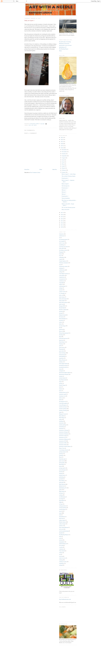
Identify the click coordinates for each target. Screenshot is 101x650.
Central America (62, 261)
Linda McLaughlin (63, 403)
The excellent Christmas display (68, 176)
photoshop (61, 464)
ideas (60, 369)
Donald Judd (62, 307)
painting (61, 453)
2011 (62, 225)
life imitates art (62, 401)
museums (61, 428)
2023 (62, 137)
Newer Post (26, 169)
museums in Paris (63, 444)
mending (61, 421)
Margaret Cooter (62, 414)
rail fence (61, 493)
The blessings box (65, 186)
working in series (62, 561)
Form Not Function (63, 338)
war (60, 554)
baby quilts (61, 248)
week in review (62, 558)
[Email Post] (46, 123)
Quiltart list (61, 486)
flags (60, 336)
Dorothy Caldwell (63, 309)
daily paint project (63, 298)
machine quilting (63, 408)
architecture (61, 235)
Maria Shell (61, 415)
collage (60, 271)
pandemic (61, 455)
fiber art (60, 331)
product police (62, 475)
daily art (31, 125)
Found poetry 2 (65, 196)
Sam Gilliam (61, 500)
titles (60, 536)
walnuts (60, 552)
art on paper (61, 241)
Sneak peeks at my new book (65, 45)
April (63, 166)
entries (60, 322)
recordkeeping (62, 497)
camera (60, 259)
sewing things (62, 509)
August (63, 158)
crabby (60, 284)
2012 (62, 223)
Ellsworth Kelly (62, 318)
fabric (60, 324)
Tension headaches (66, 198)
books (60, 253)
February (64, 170)
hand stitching (62, 352)
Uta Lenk (61, 545)
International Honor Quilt (64, 372)
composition (62, 277)
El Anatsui (61, 316)
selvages (61, 504)
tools (60, 538)
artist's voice (61, 243)
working (61, 560)
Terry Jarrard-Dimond (63, 527)
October (64, 153)
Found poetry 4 (65, 178)
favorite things (62, 326)
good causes (61, 347)
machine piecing (62, 406)
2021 (62, 141)
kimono (60, 388)
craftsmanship (62, 286)
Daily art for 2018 (65, 209)
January (64, 172)
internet (60, 376)
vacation (61, 547)
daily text (61, 304)
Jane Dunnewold (62, 379)
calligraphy (61, 257)
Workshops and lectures (64, 43)
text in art (61, 529)
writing (60, 565)
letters (60, 399)
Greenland (61, 349)
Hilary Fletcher (62, 360)
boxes (60, 255)
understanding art (63, 543)
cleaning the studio (63, 266)
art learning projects (63, 239)
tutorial (60, 540)
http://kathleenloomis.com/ (65, 599)
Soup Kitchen (62, 516)
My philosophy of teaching (65, 41)
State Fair (61, 518)
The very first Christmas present (68, 207)
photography (62, 462)
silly (60, 514)
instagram (61, 370)
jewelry (60, 383)
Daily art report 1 (65, 183)
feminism (61, 329)
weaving (61, 556)
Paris (60, 457)
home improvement (63, 363)
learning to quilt (62, 394)
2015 (62, 216)
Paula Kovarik (62, 459)
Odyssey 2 (64, 192)
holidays (61, 362)
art (59, 237)
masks (60, 419)
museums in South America (65, 446)
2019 (62, 145)
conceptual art (62, 279)
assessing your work (63, 246)
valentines (61, 549)
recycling (61, 498)
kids (60, 387)
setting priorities (62, 506)
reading (60, 495)
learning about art (63, 392)
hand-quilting (62, 356)
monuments (61, 426)
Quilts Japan (61, 491)
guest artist (61, 351)
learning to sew (62, 396)
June (63, 162)
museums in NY (62, 441)
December (64, 149)
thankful (61, 533)
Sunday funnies (62, 522)
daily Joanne (62, 297)
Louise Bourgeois (63, 405)
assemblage (61, 244)
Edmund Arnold (62, 315)
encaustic (61, 320)
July (63, 160)
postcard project (62, 470)
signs (60, 513)
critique (60, 288)
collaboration (62, 270)
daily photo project (63, 302)
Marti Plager (61, 417)
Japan (60, 381)
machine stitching (63, 410)
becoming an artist (63, 250)
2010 (62, 227)
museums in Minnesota (64, 439)
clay (60, 264)
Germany (61, 343)
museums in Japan (63, 435)
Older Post (54, 169)
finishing (61, 334)
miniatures (61, 423)
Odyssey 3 (64, 190)
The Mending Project (63, 49)
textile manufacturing (63, 531)
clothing (61, 268)
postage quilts (62, 468)
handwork (61, 358)
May (63, 164)
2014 (62, 218)
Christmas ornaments (63, 262)
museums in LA (62, 437)
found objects (62, 342)
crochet (60, 289)
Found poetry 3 (65, 188)
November (64, 151)
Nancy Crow (61, 448)
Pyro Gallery (62, 480)
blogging (61, 252)
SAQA (60, 502)
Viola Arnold (62, 550)
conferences (61, 280)
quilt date (61, 482)
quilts (60, 489)
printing (61, 473)
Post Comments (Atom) (35, 172)
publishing (61, 477)
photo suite (61, 461)
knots (60, 390)
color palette (62, 275)
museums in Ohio (63, 442)
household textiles (63, 367)
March (63, 168)
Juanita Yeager (62, 385)
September (64, 155)
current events (62, 291)
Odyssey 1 (64, 194)
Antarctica (61, 234)
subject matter (62, 520)
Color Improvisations (63, 273)
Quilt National (62, 484)
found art (61, 340)
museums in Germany (63, 434)
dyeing (60, 313)
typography (61, 542)
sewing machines (62, 507)
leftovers (61, 398)
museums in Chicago (63, 430)
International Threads (63, 374)
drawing (61, 311)
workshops (61, 563)
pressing (61, 471)
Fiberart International (63, 333)
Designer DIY (62, 306)
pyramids (61, 478)
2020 (62, 143)
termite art (61, 525)
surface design (62, 523)
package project (62, 451)
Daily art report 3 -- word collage (69, 174)
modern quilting (62, 424)
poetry (60, 466)
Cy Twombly (62, 293)
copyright (61, 282)
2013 (62, 220)
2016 (62, 214)
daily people (62, 300)
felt (60, 327)
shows (60, 511)
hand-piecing (62, 354)
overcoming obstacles (63, 450)
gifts (60, 345)
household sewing (63, 365)
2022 (62, 139)
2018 (62, 147)
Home (41, 169)
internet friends (62, 378)
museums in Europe (63, 432)
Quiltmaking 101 (63, 47)
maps (35, 125)
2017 (62, 212)
